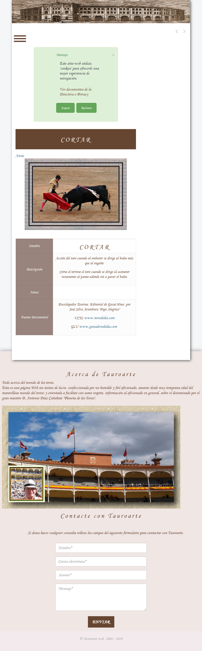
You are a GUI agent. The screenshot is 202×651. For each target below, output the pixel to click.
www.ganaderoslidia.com (98, 326)
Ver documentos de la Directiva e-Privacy (75, 92)
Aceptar (65, 108)
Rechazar (86, 108)
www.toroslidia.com (99, 317)
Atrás (20, 155)
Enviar (101, 621)
